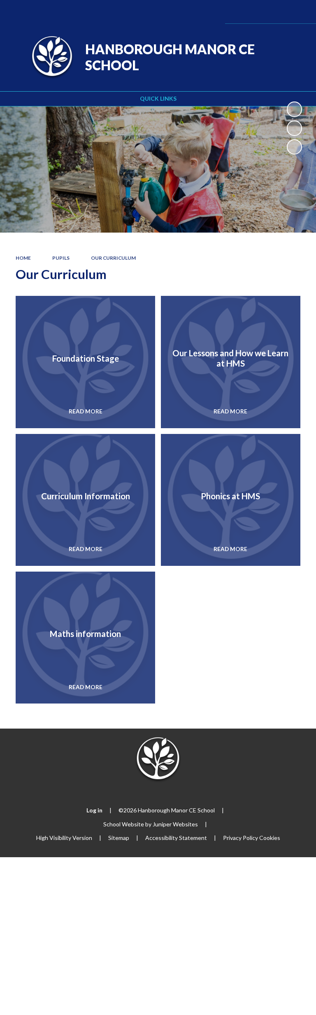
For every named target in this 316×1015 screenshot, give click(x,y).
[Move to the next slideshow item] (294, 147)
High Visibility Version (64, 837)
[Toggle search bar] (276, 11)
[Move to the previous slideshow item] (294, 128)
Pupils (61, 258)
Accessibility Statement (176, 837)
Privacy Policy (240, 837)
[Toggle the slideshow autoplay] (294, 109)
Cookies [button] (269, 837)
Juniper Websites (175, 824)
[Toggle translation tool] (255, 11)
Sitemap (118, 837)
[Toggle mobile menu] (298, 11)
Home (23, 258)
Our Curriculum (113, 258)
